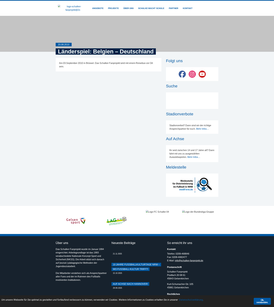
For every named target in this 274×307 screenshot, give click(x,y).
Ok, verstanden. (262, 301)
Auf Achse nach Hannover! (130, 284)
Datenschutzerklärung (191, 299)
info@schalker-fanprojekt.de (189, 260)
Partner (173, 8)
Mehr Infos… (202, 129)
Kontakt (188, 8)
